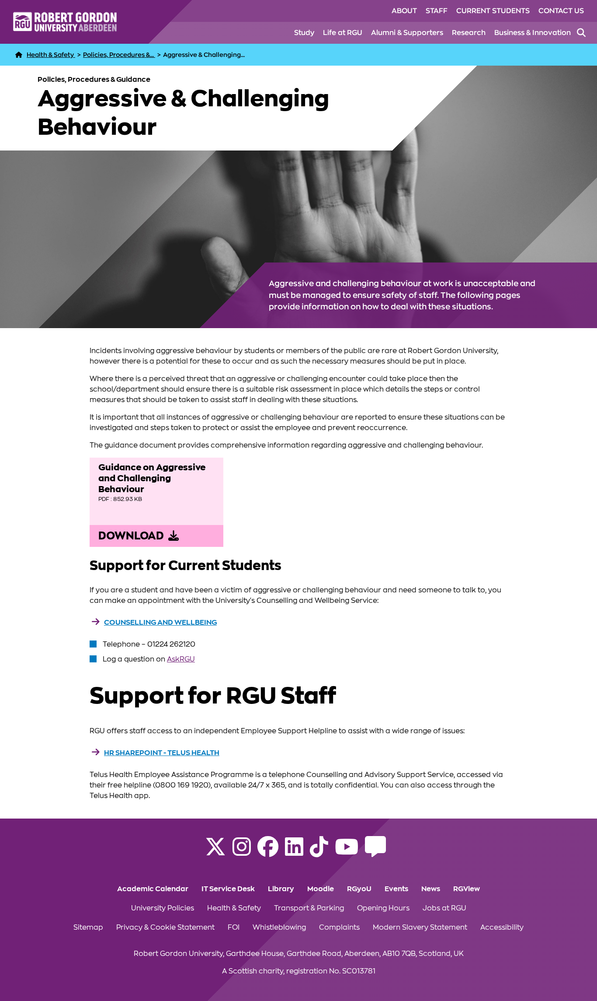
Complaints (339, 927)
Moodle (320, 889)
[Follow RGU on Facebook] (267, 852)
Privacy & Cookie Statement (165, 927)
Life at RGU (342, 32)
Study (304, 32)
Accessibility (502, 927)
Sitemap (88, 927)
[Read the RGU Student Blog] (375, 852)
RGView (466, 889)
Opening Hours (383, 908)
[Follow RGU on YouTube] (346, 852)
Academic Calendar (152, 889)
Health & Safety (234, 908)
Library (281, 889)
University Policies (162, 908)
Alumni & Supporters (407, 32)
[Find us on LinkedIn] (294, 852)
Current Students (493, 10)
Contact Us (561, 10)
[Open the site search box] (581, 33)
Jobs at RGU (444, 908)
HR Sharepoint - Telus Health (161, 752)
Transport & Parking (309, 908)
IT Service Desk (228, 889)
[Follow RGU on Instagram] (242, 852)
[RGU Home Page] (18, 54)
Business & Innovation (532, 32)
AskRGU (181, 659)
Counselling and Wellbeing (160, 622)
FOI (233, 927)
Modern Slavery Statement (420, 927)
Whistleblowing (279, 927)
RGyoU (359, 889)
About (404, 10)
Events (396, 889)
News (430, 889)
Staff (437, 10)
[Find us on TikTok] (319, 852)
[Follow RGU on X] (215, 852)
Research (469, 32)
